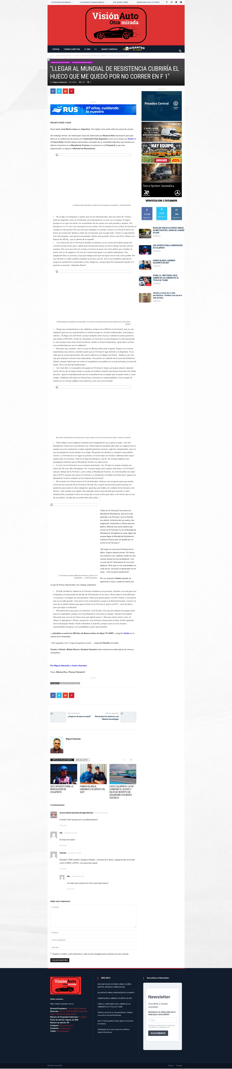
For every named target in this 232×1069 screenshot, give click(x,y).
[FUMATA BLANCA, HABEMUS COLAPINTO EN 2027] (93, 774)
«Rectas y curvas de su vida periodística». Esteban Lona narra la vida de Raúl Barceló (115, 1013)
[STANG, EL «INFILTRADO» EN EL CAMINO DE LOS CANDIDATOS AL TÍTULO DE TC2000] (145, 281)
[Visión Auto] (116, 25)
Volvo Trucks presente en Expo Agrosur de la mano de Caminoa (115, 1022)
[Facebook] (166, 2)
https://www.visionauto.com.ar (62, 1004)
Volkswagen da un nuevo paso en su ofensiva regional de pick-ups (113, 1030)
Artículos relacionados (62, 760)
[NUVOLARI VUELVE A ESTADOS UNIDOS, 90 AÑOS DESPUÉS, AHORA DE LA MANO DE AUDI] (145, 233)
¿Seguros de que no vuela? (79, 716)
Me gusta (147, 208)
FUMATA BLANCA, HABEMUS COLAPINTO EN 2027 (92, 789)
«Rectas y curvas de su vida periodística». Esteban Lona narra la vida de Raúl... (167, 295)
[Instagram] (171, 2)
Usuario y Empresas (109, 49)
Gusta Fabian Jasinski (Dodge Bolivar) (76, 812)
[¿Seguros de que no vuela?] (58, 717)
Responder (63, 825)
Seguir (177, 208)
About (170, 1065)
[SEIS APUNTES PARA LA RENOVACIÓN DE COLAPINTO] (63, 774)
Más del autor (82, 760)
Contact (179, 1065)
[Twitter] (176, 2)
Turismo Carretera (72, 49)
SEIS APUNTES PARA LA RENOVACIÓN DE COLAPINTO (61, 789)
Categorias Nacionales (61, 2)
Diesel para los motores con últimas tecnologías (107, 717)
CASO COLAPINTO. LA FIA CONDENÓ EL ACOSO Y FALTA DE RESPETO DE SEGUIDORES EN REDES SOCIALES (121, 792)
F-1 (96, 49)
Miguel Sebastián (60, 82)
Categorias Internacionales (92, 2)
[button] (180, 49)
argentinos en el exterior (70, 683)
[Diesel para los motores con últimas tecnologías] (128, 717)
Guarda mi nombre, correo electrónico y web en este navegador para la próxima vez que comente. (91, 954)
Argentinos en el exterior (148, 2)
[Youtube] (181, 2)
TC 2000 (87, 49)
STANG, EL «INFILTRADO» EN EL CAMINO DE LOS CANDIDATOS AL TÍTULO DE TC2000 (166, 277)
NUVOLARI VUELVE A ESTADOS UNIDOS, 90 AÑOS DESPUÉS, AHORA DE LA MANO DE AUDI (168, 230)
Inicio (52, 56)
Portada (55, 49)
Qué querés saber (120, 2)
